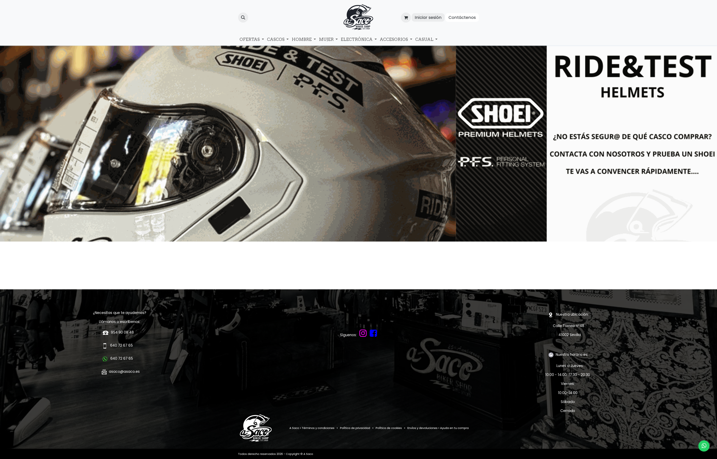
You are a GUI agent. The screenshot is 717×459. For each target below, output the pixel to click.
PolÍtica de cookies (389, 428)
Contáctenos (462, 17)
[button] (243, 18)
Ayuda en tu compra (454, 428)
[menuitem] (252, 39)
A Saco (294, 428)
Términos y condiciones (318, 428)
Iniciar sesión (428, 17)
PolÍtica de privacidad (355, 428)
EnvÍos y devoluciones (422, 428)
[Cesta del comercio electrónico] (406, 18)
